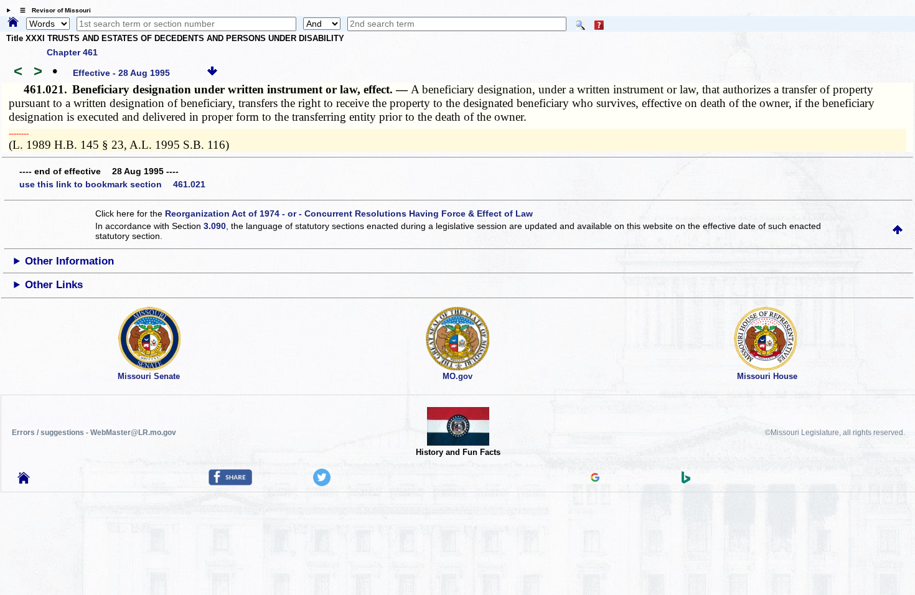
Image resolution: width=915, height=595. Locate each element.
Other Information (69, 261)
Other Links (54, 285)
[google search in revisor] (595, 479)
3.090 (215, 226)
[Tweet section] (322, 483)
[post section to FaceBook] (230, 482)
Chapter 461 (72, 52)
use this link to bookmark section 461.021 (112, 184)
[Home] (13, 23)
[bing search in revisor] (686, 480)
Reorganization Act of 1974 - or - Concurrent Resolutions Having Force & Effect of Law (349, 213)
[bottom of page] (212, 73)
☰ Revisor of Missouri (52, 10)
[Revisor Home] (23, 480)
